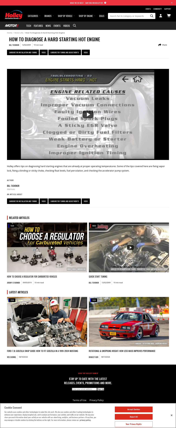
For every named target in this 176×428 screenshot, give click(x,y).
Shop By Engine (86, 16)
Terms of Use (79, 400)
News (48, 26)
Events (148, 9)
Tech (28, 26)
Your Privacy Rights (134, 424)
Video (44, 52)
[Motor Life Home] (12, 25)
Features (38, 26)
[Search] (151, 16)
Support (167, 9)
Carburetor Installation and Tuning (23, 52)
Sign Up (100, 389)
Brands (47, 16)
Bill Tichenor (13, 185)
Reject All (134, 416)
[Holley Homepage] (14, 12)
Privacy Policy (97, 400)
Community (157, 9)
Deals (101, 16)
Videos (66, 26)
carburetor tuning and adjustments (64, 52)
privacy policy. (85, 420)
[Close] (172, 415)
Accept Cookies (133, 409)
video (86, 52)
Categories (33, 16)
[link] (47, 247)
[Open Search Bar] (74, 26)
